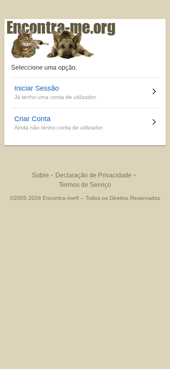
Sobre (40, 175)
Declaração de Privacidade (93, 175)
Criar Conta (32, 119)
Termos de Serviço (85, 184)
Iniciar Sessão (36, 88)
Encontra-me (59, 198)
